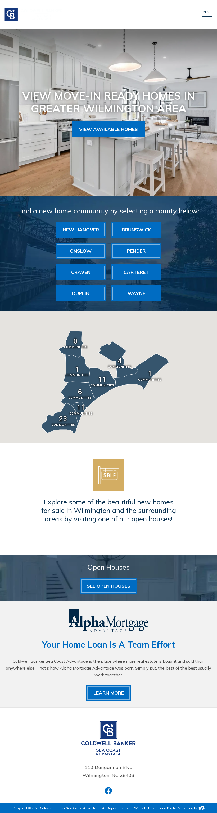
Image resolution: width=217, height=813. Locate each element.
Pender (136, 251)
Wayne (136, 293)
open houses (151, 519)
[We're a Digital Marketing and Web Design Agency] (201, 808)
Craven (81, 272)
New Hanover (81, 230)
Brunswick (136, 230)
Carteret (136, 272)
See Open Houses (108, 586)
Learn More (108, 693)
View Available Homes (108, 129)
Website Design (146, 808)
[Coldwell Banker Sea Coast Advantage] (94, 14)
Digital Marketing (180, 808)
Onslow (81, 251)
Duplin (80, 293)
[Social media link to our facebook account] (108, 790)
